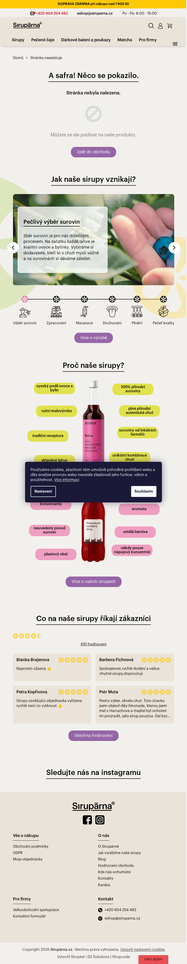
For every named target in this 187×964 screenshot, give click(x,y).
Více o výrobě (93, 338)
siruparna (99, 819)
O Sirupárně (108, 846)
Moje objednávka (27, 859)
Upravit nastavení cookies (142, 949)
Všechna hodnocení (93, 735)
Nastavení (43, 491)
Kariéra (104, 885)
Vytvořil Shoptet (71, 957)
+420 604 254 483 (120, 910)
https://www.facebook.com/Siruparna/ (87, 819)
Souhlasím (144, 491)
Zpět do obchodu (93, 152)
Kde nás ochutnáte (114, 872)
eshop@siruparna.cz (122, 918)
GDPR (18, 853)
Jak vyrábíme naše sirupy (119, 853)
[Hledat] (151, 25)
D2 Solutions (98, 957)
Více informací (66, 480)
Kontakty (105, 878)
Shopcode (121, 957)
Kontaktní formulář (29, 916)
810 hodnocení (93, 644)
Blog (102, 859)
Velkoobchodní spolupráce (36, 910)
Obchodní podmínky (30, 846)
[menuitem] (18, 40)
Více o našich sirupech (94, 581)
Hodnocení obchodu (116, 866)
